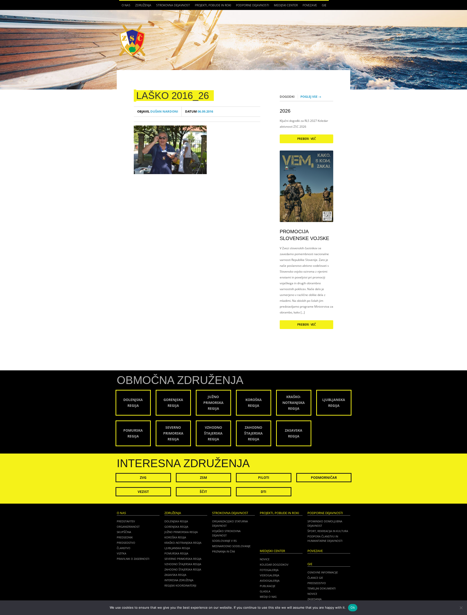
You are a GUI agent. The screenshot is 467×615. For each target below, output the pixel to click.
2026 (285, 111)
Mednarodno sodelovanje (231, 546)
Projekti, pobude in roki (213, 5)
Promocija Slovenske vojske (304, 235)
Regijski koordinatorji (180, 585)
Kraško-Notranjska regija (182, 542)
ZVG (143, 477)
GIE (322, 6)
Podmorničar (324, 477)
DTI (263, 491)
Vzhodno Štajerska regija (182, 564)
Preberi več (306, 139)
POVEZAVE (310, 5)
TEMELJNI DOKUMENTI (321, 588)
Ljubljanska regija (177, 548)
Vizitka (121, 553)
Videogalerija (269, 575)
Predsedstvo (126, 542)
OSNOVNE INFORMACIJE (322, 572)
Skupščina (124, 532)
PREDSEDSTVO (316, 583)
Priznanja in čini (223, 551)
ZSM (203, 477)
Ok (352, 607)
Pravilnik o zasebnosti (133, 559)
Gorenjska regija (176, 526)
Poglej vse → (310, 96)
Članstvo (123, 548)
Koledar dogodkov (274, 564)
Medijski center (284, 6)
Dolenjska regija (176, 521)
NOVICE (312, 594)
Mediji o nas (268, 596)
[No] (460, 607)
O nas (124, 6)
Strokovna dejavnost (172, 6)
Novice (264, 559)
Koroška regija (175, 537)
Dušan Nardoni (157, 111)
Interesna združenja (178, 580)
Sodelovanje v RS (224, 541)
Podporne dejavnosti (251, 6)
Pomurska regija (176, 553)
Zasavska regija (175, 575)
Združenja (142, 6)
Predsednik (125, 537)
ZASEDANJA (314, 599)
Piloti (263, 477)
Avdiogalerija (269, 580)
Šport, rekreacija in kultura (327, 531)
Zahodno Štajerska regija (182, 569)
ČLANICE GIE (315, 577)
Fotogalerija (269, 570)
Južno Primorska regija (181, 532)
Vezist (143, 491)
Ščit (203, 491)
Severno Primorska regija (182, 559)
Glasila (265, 591)
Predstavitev (126, 521)
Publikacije (267, 586)
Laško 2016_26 (172, 95)
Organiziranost (128, 526)
